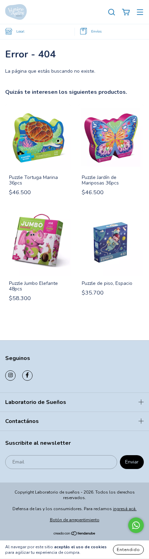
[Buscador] (111, 12)
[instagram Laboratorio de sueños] (10, 375)
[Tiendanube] (74, 534)
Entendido (128, 549)
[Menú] (140, 12)
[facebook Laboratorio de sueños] (27, 375)
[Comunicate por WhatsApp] (136, 525)
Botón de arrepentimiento (74, 520)
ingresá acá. (125, 509)
